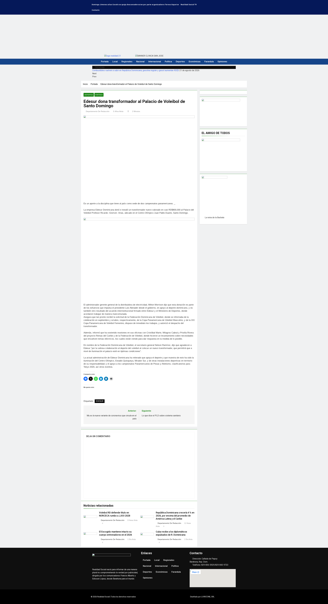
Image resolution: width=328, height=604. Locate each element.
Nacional (140, 61)
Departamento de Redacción (97, 111)
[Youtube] (231, 3)
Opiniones (222, 61)
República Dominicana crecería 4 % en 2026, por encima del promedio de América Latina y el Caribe (175, 515)
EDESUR (99, 401)
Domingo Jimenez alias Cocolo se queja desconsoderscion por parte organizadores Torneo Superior (135, 5)
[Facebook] (223, 3)
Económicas (195, 61)
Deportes (180, 61)
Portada (105, 61)
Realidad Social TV (189, 5)
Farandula (209, 61)
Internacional (154, 61)
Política (168, 61)
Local (115, 61)
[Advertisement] (164, 34)
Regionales (126, 61)
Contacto (95, 10)
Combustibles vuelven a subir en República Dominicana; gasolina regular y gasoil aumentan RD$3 (135, 70)
